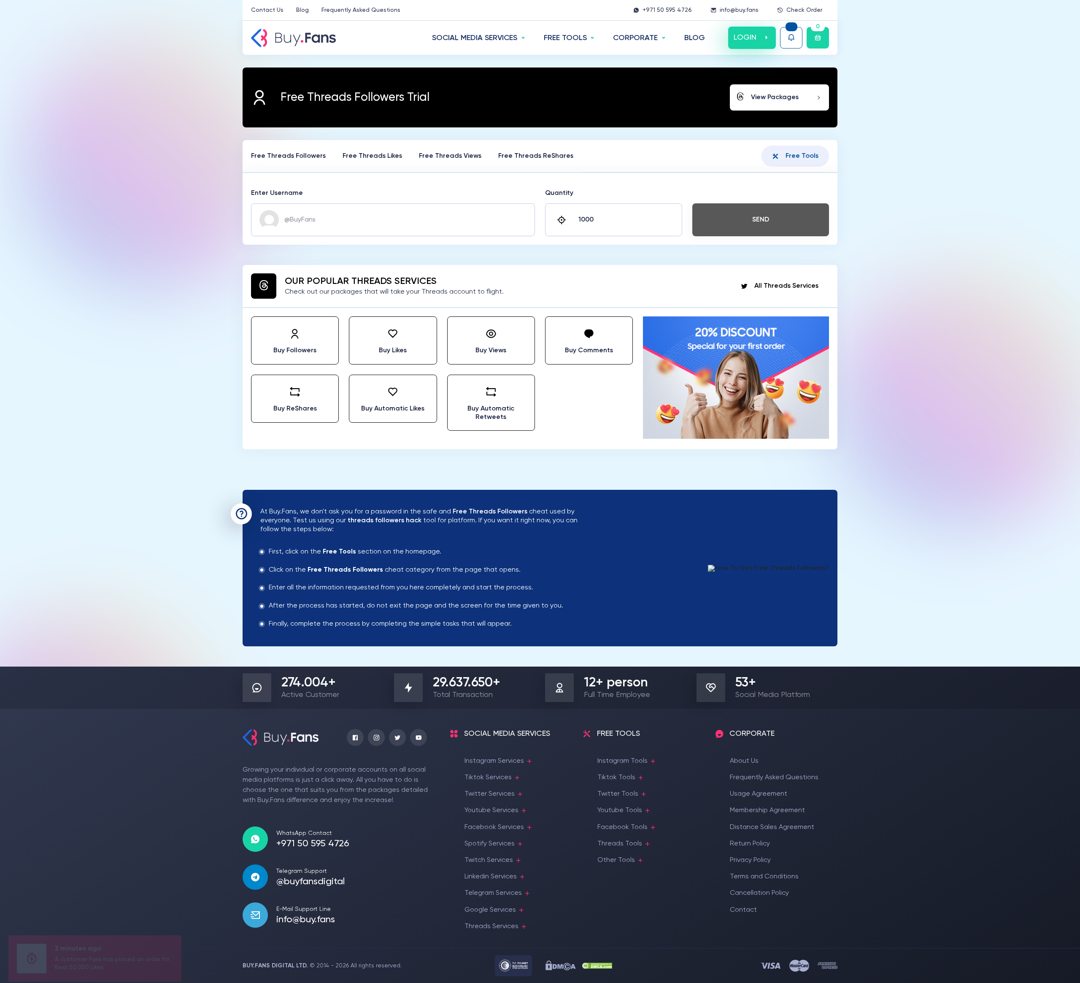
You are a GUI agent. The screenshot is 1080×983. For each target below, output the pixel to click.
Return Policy (750, 843)
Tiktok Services (488, 777)
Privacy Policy (750, 860)
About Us (744, 761)
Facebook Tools (622, 827)
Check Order (804, 10)
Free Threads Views (450, 156)
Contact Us (267, 10)
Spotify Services (489, 843)
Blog (302, 10)
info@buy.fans (739, 10)
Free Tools (802, 156)
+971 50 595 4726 (667, 10)
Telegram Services (493, 893)
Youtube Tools (619, 810)
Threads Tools (619, 843)
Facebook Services (494, 827)
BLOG (694, 38)
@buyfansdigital (310, 881)
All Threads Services (786, 286)
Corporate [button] (635, 38)
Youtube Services (491, 810)
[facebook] (355, 737)
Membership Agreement (767, 810)
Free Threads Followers (288, 156)
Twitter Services (489, 794)
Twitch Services (488, 860)
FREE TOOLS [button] (565, 38)
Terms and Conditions (764, 876)
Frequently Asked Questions (360, 10)
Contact (743, 910)
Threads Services (491, 926)
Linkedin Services (490, 876)
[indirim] (736, 437)
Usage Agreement (758, 794)
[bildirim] (791, 38)
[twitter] (397, 737)
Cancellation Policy (759, 893)
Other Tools (616, 860)
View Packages (775, 97)
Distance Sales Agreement (772, 827)
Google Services (490, 910)
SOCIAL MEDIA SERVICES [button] (474, 38)
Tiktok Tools (616, 777)
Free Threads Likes (372, 156)
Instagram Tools (622, 761)
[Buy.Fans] (293, 38)
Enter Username (277, 193)
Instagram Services (494, 761)
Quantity (559, 193)
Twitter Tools (617, 794)
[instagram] (376, 737)
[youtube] (418, 737)
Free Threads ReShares (535, 156)
